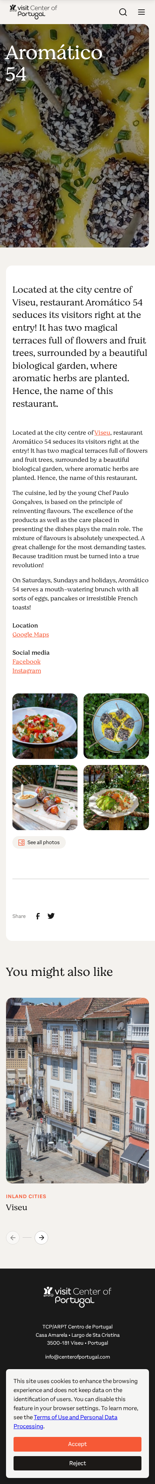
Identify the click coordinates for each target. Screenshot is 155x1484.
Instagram (26, 670)
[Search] (123, 12)
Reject (77, 1463)
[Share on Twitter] (51, 916)
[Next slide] (41, 1237)
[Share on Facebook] (38, 916)
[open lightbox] (45, 726)
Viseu (102, 432)
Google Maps (30, 634)
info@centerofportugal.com (77, 1356)
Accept (77, 1444)
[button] (141, 12)
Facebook (26, 661)
